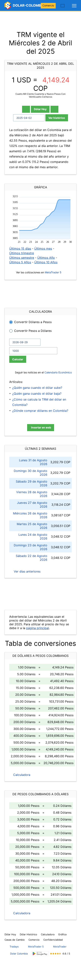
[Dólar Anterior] (26, 109)
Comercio (48, 5)
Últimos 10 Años (45, 262)
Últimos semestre (21, 258)
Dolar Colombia (19, 953)
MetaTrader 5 (53, 272)
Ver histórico (56, 117)
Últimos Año (46, 258)
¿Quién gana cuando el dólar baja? (36, 393)
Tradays (14, 946)
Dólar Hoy (40, 109)
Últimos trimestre (21, 253)
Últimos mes (43, 248)
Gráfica (62, 934)
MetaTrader (59, 946)
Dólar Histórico (28, 934)
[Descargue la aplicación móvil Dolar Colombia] (39, 953)
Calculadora (21, 775)
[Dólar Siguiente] (54, 109)
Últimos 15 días (20, 248)
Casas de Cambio (15, 939)
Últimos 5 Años (20, 262)
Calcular (17, 359)
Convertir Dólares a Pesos (33, 322)
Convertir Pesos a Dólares (33, 331)
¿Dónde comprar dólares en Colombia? (40, 411)
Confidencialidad (53, 939)
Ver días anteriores (26, 571)
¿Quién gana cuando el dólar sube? (37, 388)
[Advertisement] (40, 20)
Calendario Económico (58, 372)
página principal (37, 628)
